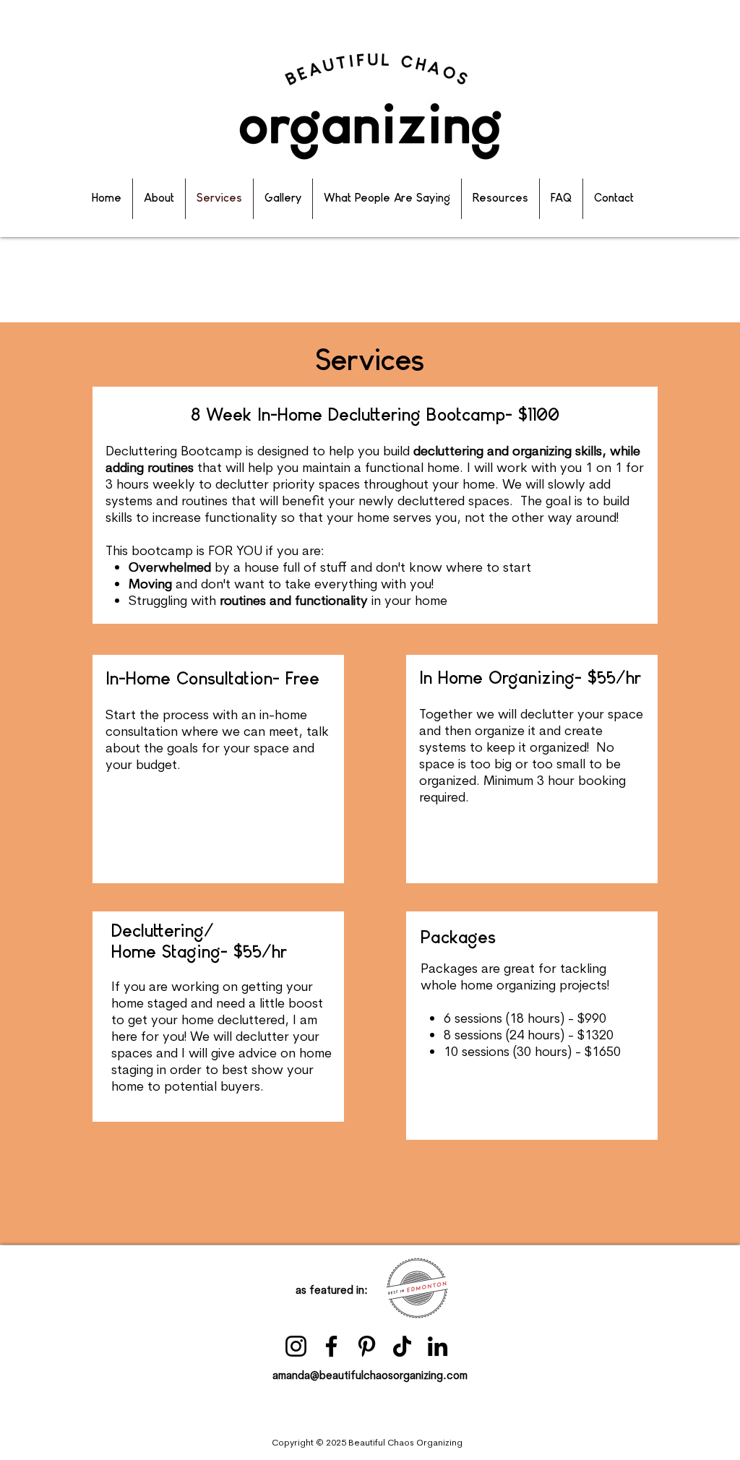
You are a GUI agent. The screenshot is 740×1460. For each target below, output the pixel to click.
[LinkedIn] (437, 1346)
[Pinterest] (367, 1346)
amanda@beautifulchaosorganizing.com (370, 1375)
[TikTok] (402, 1346)
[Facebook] (331, 1346)
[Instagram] (296, 1346)
